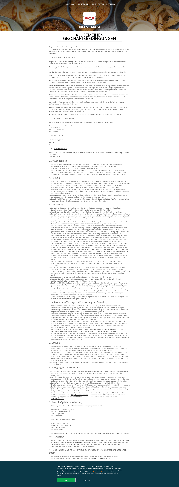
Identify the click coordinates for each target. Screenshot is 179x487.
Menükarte (70, 4)
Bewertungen (83, 4)
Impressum (110, 4)
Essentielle (86, 480)
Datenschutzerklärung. (102, 458)
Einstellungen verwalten (97, 472)
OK (66, 480)
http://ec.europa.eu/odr (79, 395)
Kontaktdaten (98, 4)
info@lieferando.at (60, 149)
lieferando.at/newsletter (84, 442)
